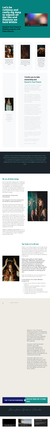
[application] (36, 19)
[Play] (26, 25)
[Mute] (44, 25)
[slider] (8, 425)
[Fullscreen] (46, 25)
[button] (36, 19)
